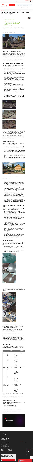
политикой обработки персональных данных (3, 443)
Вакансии (26, 1)
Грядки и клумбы (10, 449)
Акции (6, 1)
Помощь (13, 1)
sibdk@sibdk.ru (29, 455)
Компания (17, 1)
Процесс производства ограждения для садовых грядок (11, 23)
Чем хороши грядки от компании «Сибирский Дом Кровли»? (12, 22)
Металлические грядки (5, 27)
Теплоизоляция (10, 450)
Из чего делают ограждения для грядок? (9, 19)
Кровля (2, 449)
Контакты (22, 1)
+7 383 (22, 7)
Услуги (10, 1)
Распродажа (2, 448)
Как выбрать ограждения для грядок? (9, 21)
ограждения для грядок (8, 208)
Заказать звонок (29, 449)
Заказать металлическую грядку (8, 25)
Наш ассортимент (6, 24)
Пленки (8, 451)
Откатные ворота (10, 448)
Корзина (30, 7)
